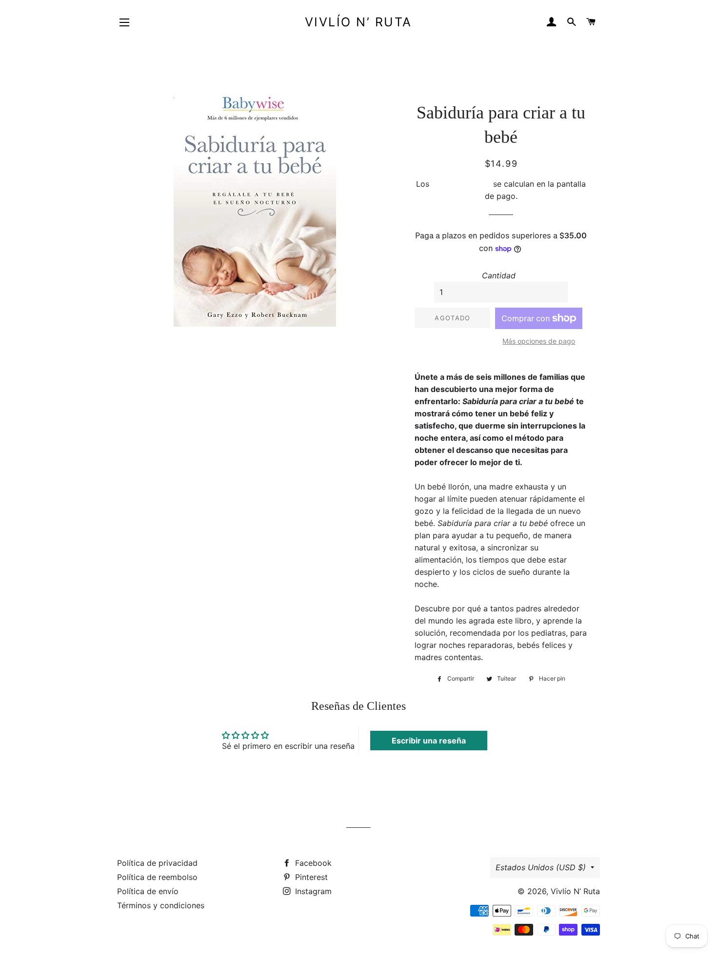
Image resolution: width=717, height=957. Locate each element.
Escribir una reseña (429, 740)
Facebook (312, 863)
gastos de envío (461, 184)
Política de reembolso (157, 877)
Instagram (312, 891)
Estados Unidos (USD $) (541, 867)
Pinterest (310, 877)
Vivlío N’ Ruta (358, 22)
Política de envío (148, 891)
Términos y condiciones (160, 905)
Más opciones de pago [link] (538, 341)
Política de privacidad (157, 863)
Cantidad (499, 275)
